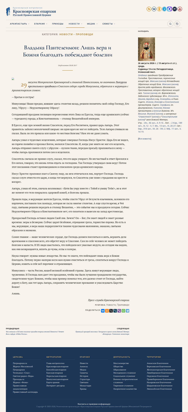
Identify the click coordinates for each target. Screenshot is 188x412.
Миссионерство (121, 363)
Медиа (91, 23)
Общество (118, 366)
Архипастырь (18, 23)
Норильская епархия (56, 376)
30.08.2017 (73, 65)
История (84, 376)
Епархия (39, 23)
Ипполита (173, 96)
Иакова (166, 107)
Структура (85, 379)
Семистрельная (169, 116)
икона (163, 81)
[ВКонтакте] (103, 311)
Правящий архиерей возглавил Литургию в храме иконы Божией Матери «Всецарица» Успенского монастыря (102, 331)
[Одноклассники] (107, 311)
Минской (151, 113)
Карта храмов (52, 382)
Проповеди (84, 34)
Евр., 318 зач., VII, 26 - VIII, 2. (152, 128)
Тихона (146, 93)
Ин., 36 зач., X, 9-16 (153, 122)
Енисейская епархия (56, 369)
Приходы (57, 23)
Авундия (150, 99)
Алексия (157, 110)
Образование (119, 369)
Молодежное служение (124, 372)
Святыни (84, 382)
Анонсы (84, 366)
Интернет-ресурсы (55, 385)
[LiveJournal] (115, 311)
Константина (172, 101)
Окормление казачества (125, 388)
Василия (142, 113)
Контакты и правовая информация (94, 404)
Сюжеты (108, 23)
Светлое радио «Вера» (23, 376)
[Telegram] (127, 311)
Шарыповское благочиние (159, 385)
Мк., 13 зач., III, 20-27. (165, 125)
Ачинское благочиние (157, 363)
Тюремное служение (123, 385)
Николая (157, 107)
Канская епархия (54, 372)
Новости (74, 23)
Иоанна (149, 101)
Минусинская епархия (57, 379)
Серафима (165, 104)
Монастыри (85, 385)
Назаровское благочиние (159, 382)
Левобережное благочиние (160, 372)
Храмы (83, 388)
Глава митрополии (55, 363)
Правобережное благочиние (160, 379)
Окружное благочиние (158, 376)
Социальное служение (124, 376)
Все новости (145, 138)
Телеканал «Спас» (21, 372)
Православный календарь (25, 391)
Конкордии (165, 99)
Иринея (141, 99)
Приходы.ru (18, 379)
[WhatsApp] (123, 311)
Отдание (142, 75)
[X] (111, 311)
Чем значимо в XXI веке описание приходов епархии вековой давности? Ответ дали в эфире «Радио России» (35, 331)
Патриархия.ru (20, 363)
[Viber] (119, 311)
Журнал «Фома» (20, 382)
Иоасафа (158, 101)
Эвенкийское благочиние (159, 388)
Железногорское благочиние (161, 369)
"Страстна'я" (144, 116)
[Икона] (146, 60)
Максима (154, 81)
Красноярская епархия (57, 366)
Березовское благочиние (159, 366)
